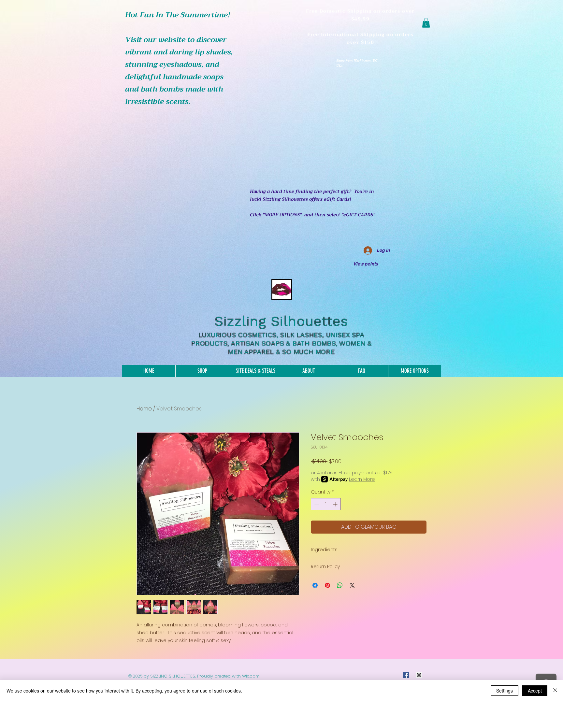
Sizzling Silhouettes (281, 321)
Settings (504, 690)
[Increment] (336, 504)
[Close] (555, 690)
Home (144, 408)
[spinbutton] (326, 504)
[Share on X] (352, 585)
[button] (426, 23)
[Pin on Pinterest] (327, 585)
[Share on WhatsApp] (340, 585)
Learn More (362, 479)
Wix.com (251, 676)
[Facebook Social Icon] (406, 675)
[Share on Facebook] (315, 585)
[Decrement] (316, 504)
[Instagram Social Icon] (419, 675)
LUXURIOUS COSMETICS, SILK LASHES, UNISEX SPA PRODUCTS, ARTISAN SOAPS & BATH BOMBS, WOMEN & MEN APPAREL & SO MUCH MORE (281, 343)
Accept (535, 690)
